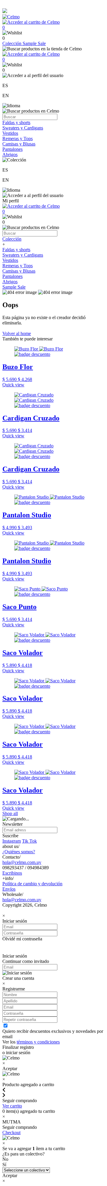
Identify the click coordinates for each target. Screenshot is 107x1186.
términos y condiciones (38, 1041)
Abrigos (10, 154)
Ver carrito (12, 1105)
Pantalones (12, 149)
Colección (12, 43)
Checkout (11, 1132)
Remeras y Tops (17, 138)
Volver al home (16, 333)
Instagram (11, 841)
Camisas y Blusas (18, 143)
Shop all (10, 813)
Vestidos (10, 133)
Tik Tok (29, 841)
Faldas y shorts (16, 122)
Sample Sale (34, 43)
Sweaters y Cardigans (22, 127)
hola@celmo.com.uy (21, 862)
